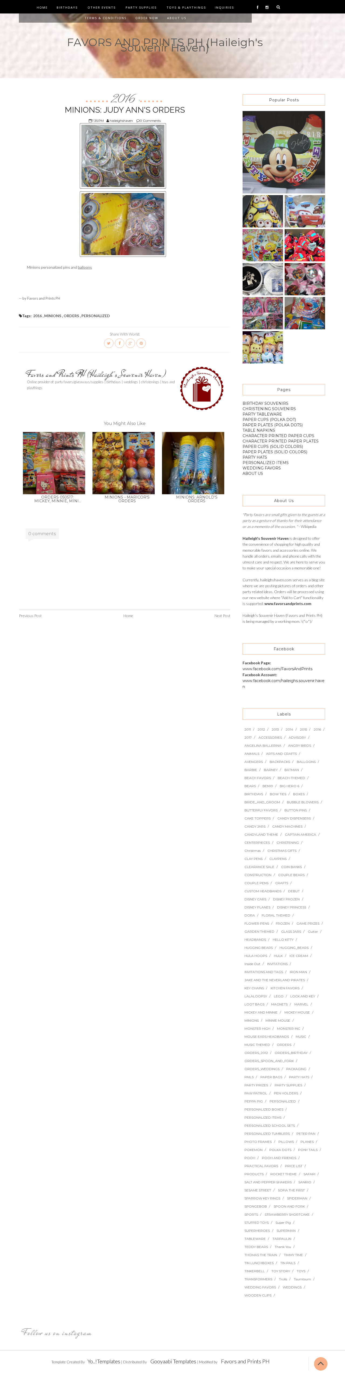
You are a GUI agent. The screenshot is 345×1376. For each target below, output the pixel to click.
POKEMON (253, 1150)
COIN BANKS (291, 867)
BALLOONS (306, 762)
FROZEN (283, 923)
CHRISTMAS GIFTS (281, 851)
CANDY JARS (254, 826)
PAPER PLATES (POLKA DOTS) (273, 425)
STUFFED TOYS (256, 1223)
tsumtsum (302, 1279)
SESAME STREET (257, 1190)
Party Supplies (141, 7)
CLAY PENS (253, 859)
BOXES (299, 794)
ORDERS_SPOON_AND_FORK (269, 1061)
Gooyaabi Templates (173, 1361)
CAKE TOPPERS (257, 818)
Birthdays (67, 7)
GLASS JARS (291, 931)
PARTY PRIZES (256, 1085)
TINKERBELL (254, 1271)
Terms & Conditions (105, 18)
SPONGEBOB (255, 1206)
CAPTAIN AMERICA (300, 834)
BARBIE (250, 770)
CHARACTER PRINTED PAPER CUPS (278, 435)
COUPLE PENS (256, 883)
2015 (303, 729)
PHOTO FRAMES (258, 1142)
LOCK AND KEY (302, 996)
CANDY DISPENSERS (294, 818)
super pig (283, 1223)
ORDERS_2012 (256, 1053)
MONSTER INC (288, 1028)
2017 (248, 737)
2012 (261, 729)
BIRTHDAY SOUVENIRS (265, 403)
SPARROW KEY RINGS (262, 1198)
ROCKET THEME (283, 1174)
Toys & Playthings (186, 7)
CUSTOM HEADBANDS (262, 891)
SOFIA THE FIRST (291, 1190)
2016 (124, 99)
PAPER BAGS (271, 1077)
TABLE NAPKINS (259, 430)
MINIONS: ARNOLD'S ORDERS (197, 499)
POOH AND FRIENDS (279, 1158)
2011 (247, 729)
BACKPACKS (280, 762)
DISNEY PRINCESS (291, 907)
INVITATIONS (277, 964)
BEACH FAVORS (257, 778)
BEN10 (268, 786)
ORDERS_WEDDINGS (262, 1069)
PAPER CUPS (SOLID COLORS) (273, 446)
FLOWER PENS (256, 923)
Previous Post (30, 615)
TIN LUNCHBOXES (259, 1263)
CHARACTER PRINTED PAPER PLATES (281, 441)
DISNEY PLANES (257, 907)
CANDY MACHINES (287, 826)
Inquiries (224, 7)
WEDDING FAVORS (262, 468)
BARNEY (271, 770)
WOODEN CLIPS (257, 1295)
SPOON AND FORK (289, 1206)
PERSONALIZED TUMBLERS (267, 1134)
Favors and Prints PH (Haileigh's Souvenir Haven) (96, 374)
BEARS (250, 786)
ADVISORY (297, 737)
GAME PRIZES (307, 923)
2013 (275, 729)
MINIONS (52, 315)
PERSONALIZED (95, 315)
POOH (249, 1158)
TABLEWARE (255, 1239)
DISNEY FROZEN (286, 899)
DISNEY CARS (255, 899)
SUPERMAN (286, 1231)
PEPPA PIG (253, 1101)
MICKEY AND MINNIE (261, 1012)
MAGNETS (279, 1004)
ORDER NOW (146, 18)
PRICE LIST (293, 1166)
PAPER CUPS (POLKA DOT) (269, 419)
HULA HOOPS (255, 956)
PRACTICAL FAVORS (261, 1166)
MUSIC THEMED (257, 1045)
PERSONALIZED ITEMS (266, 462)
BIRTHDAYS (253, 794)
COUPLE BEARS (291, 875)
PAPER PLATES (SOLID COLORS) (275, 452)
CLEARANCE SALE (259, 867)
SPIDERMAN (297, 1198)
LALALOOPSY (255, 996)
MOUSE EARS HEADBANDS (266, 1037)
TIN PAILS (287, 1263)
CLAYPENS (278, 859)
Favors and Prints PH (245, 1361)
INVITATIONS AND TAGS (263, 972)
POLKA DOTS (280, 1150)
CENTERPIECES (257, 843)
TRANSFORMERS (258, 1279)
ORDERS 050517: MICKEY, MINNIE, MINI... (57, 499)
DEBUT (294, 891)
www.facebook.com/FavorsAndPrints (277, 668)
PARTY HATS (255, 457)
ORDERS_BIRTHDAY (291, 1053)
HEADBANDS (255, 940)
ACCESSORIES (270, 737)
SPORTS (251, 1214)
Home (42, 7)
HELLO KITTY (283, 940)
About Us (176, 18)
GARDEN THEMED (259, 931)
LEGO (279, 996)
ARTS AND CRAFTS (281, 754)
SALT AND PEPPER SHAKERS (268, 1182)
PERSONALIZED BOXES (263, 1109)
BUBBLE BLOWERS (303, 802)
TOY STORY (280, 1271)
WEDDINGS (292, 1287)
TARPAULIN (281, 1239)
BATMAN (291, 770)
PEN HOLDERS (286, 1093)
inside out (252, 964)
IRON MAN (298, 972)
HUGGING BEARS (258, 948)
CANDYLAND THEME (261, 834)
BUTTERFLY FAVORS (261, 810)
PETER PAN (305, 1134)
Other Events (102, 7)
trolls (283, 1279)
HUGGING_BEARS (294, 948)
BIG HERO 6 (289, 786)
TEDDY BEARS (256, 1247)
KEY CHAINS (254, 988)
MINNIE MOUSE (277, 1020)
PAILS (249, 1077)
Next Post (222, 615)
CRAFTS (281, 883)
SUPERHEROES (257, 1231)
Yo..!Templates (104, 1361)
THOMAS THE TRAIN (260, 1255)
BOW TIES (278, 794)
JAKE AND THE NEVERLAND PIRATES (274, 980)
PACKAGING (296, 1069)
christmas (252, 851)
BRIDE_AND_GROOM (262, 802)
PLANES (307, 1142)
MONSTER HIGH (257, 1028)
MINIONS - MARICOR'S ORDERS (127, 499)
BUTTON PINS (295, 810)
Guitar (313, 931)
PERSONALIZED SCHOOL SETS (269, 1125)
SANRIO (304, 1182)
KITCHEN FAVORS (285, 988)
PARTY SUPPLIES (288, 1085)
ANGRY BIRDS (299, 746)
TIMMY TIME (293, 1255)
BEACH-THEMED (291, 778)
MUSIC (301, 1037)
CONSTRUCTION (257, 875)
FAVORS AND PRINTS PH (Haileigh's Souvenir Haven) (165, 45)
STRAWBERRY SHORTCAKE (287, 1214)
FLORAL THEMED (276, 915)
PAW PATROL (255, 1093)
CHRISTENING (288, 843)
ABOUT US (253, 473)
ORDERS (71, 315)
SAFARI (309, 1174)
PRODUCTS (254, 1174)
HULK (278, 956)
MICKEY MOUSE (297, 1012)
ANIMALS (251, 754)
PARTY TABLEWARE (262, 414)
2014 (289, 729)
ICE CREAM (298, 956)
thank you (283, 1247)
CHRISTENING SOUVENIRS (269, 408)
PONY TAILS (308, 1150)
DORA (249, 915)
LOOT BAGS (254, 1004)
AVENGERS (253, 762)
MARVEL (301, 1004)
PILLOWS (286, 1142)
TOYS (301, 1271)
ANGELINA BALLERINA (262, 746)
